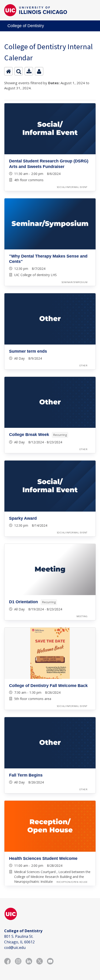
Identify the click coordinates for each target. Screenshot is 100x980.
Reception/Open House (72, 881)
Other (83, 365)
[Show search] (18, 71)
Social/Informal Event (72, 187)
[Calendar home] (8, 71)
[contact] (39, 71)
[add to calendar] (29, 71)
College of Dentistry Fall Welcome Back (48, 685)
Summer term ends (28, 351)
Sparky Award (23, 518)
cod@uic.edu (15, 947)
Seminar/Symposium (74, 282)
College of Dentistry (25, 25)
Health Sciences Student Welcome (43, 858)
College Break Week (29, 434)
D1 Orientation (23, 602)
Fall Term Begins (26, 775)
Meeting (82, 616)
